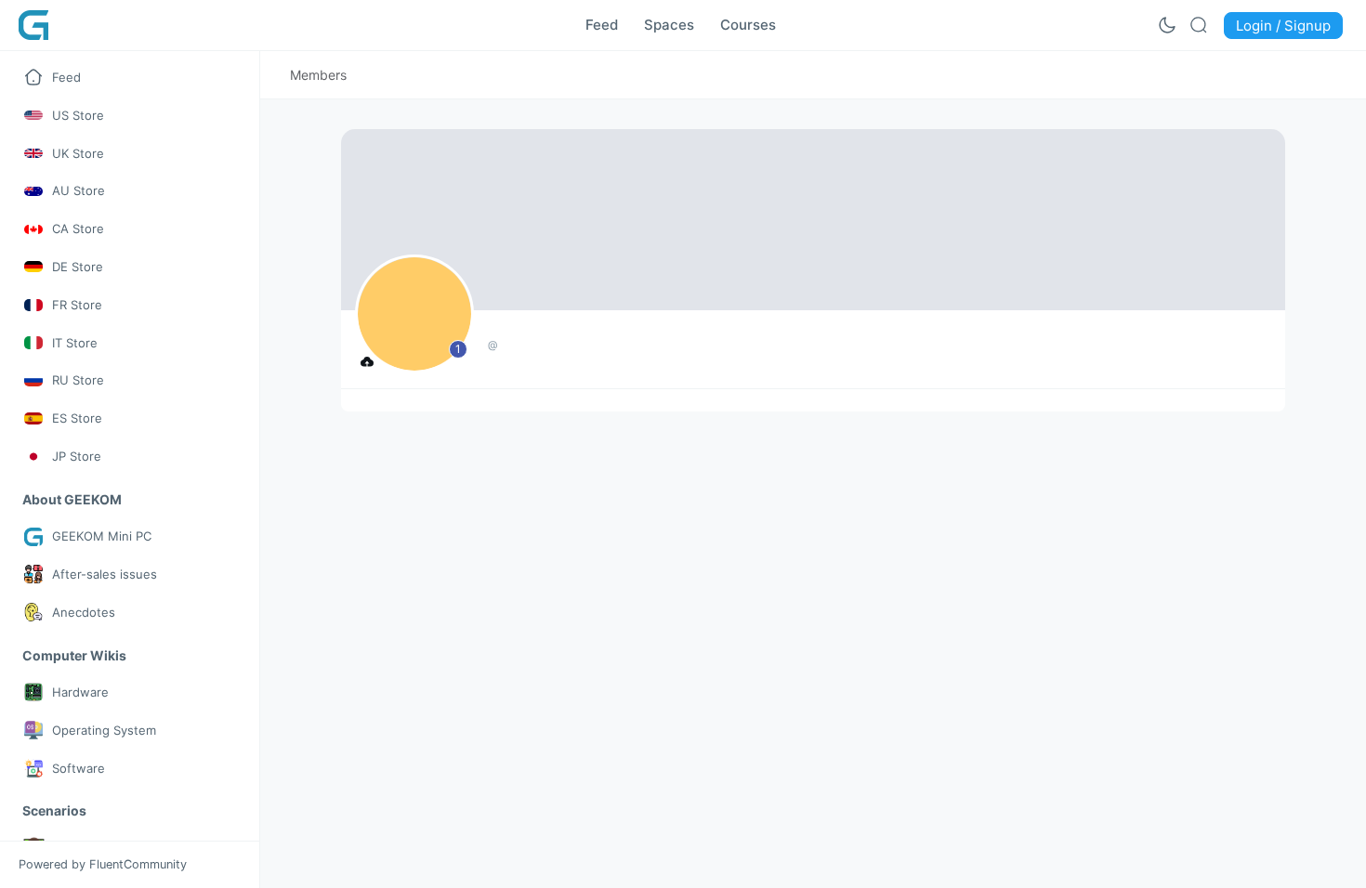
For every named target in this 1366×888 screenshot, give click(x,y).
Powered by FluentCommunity (103, 864)
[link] (318, 75)
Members (318, 75)
